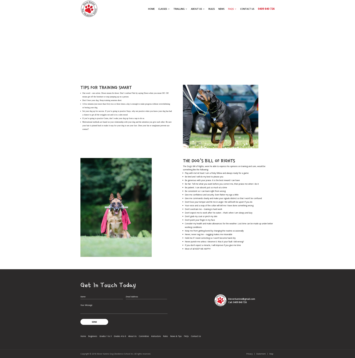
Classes (162, 9)
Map (271, 354)
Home (83, 336)
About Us (196, 9)
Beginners (92, 336)
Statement (261, 354)
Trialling (179, 9)
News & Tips (176, 336)
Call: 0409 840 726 (237, 302)
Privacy (249, 354)
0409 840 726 (266, 9)
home (151, 9)
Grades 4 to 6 (120, 336)
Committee (144, 336)
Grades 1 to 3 (105, 336)
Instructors (156, 336)
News (221, 9)
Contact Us (247, 9)
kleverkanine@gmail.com (241, 298)
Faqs (231, 9)
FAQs (186, 336)
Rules (211, 9)
